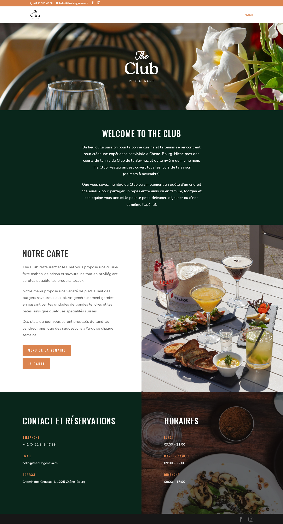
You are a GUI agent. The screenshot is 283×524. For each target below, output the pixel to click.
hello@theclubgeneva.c (39, 463)
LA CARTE (36, 363)
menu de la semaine (47, 350)
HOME (249, 15)
